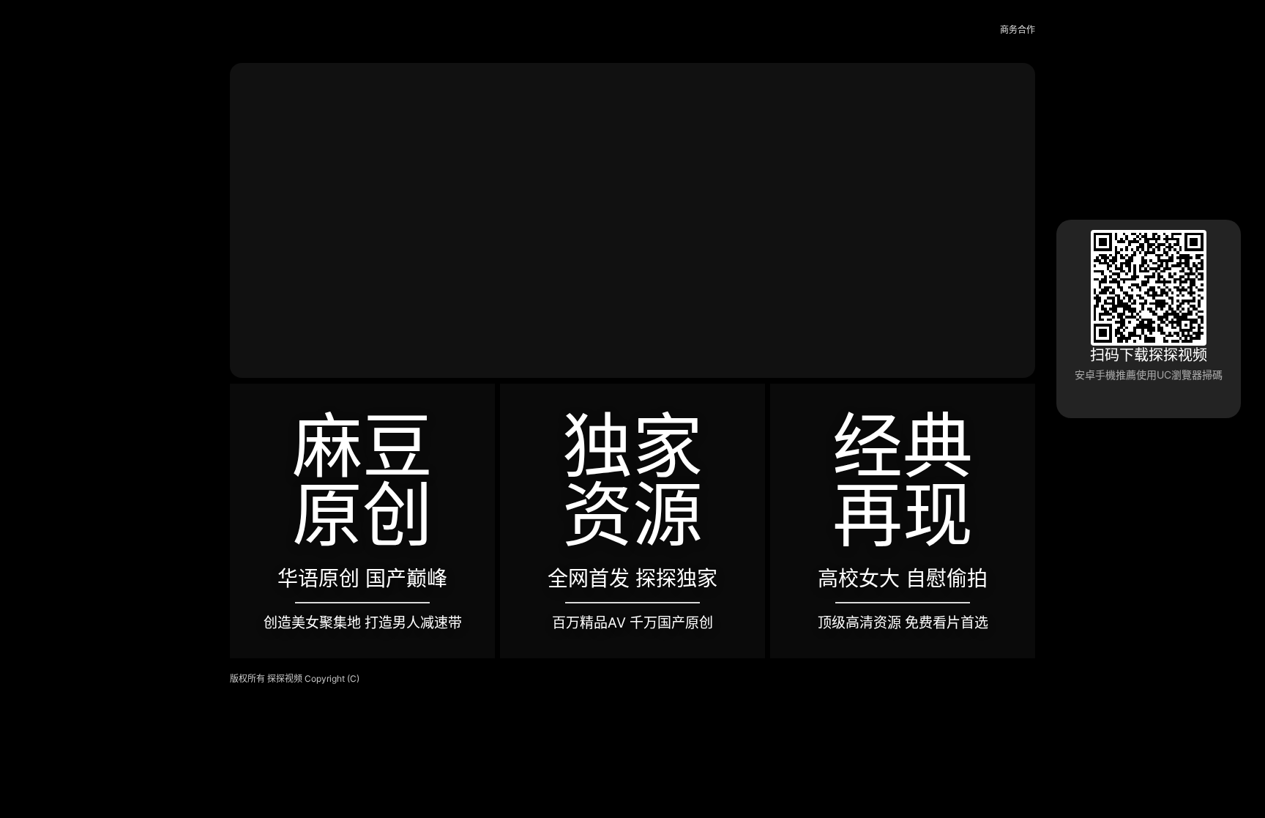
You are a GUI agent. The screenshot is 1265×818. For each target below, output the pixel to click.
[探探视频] (263, 30)
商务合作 (1017, 29)
